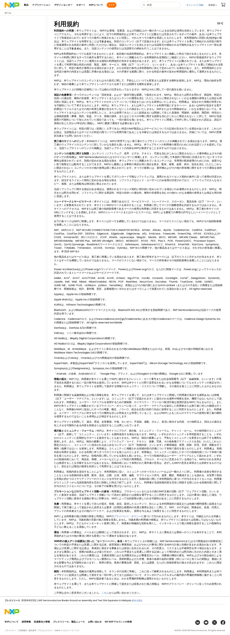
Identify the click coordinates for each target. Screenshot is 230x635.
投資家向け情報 (42, 621)
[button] (212, 5)
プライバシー (10, 630)
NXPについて (12, 621)
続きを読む (137, 600)
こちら (105, 593)
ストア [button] (111, 5)
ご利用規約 (22, 630)
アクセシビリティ (45, 630)
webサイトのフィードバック (67, 630)
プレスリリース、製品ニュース (69, 621)
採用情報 (26, 621)
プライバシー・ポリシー (127, 516)
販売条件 (32, 630)
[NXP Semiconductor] (12, 5)
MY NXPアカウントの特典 (118, 621)
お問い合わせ (95, 621)
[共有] (222, 23)
